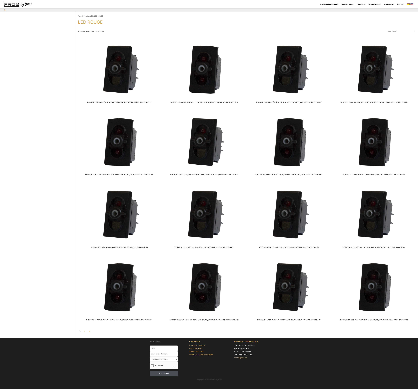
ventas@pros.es (240, 358)
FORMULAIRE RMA (196, 352)
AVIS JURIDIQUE (195, 349)
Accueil (80, 16)
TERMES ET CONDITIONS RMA (201, 355)
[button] (5, 10)
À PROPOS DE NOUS (197, 346)
